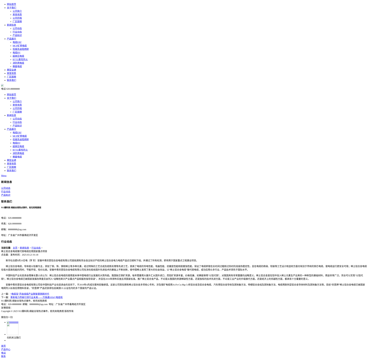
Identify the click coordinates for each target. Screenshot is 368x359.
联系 (3, 356)
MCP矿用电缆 (20, 45)
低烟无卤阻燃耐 (21, 49)
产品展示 (11, 39)
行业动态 (17, 32)
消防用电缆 (18, 63)
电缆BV (17, 52)
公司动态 (17, 28)
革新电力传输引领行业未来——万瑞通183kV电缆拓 (36, 297)
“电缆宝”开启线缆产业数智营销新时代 (29, 294)
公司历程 (17, 18)
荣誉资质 (17, 14)
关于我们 (11, 7)
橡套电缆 (17, 66)
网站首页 (11, 4)
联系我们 (11, 80)
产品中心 (5, 349)
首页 (3, 346)
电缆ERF (17, 42)
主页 (15, 248)
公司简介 (17, 11)
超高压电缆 (18, 56)
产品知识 (17, 35)
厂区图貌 (17, 21)
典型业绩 (11, 70)
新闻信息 (11, 25)
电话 (3, 353)
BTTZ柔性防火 (20, 59)
